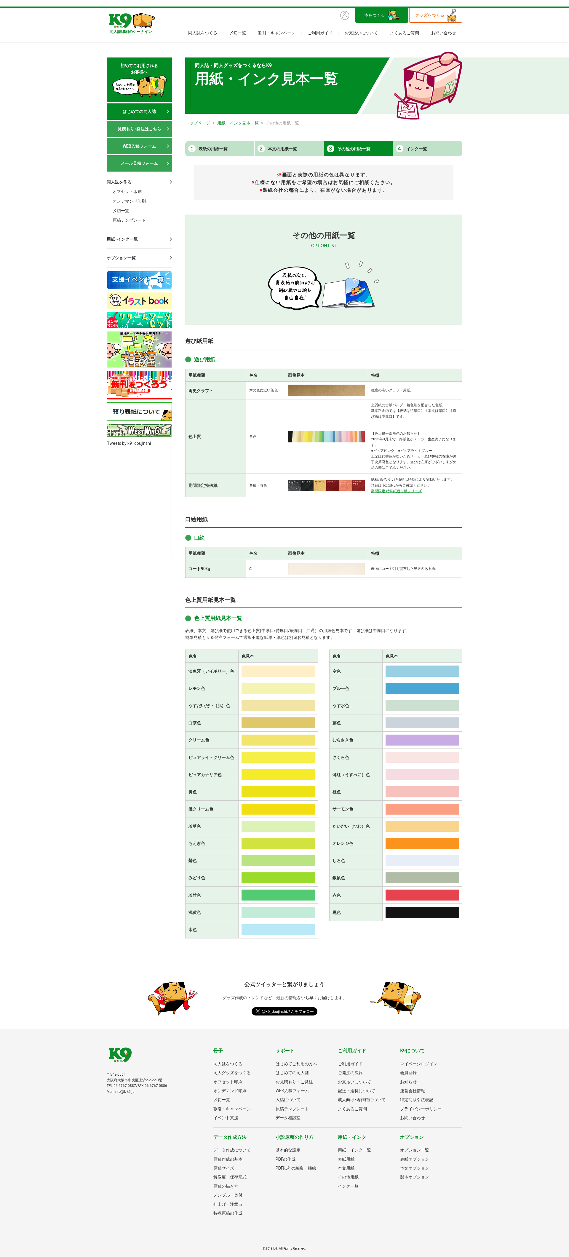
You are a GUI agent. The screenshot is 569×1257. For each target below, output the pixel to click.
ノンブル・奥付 (227, 1195)
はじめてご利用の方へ (296, 1063)
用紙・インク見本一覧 (238, 123)
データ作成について (232, 1150)
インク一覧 (416, 148)
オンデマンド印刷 (129, 201)
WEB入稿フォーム (139, 146)
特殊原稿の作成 (227, 1213)
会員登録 (408, 1072)
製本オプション (414, 1177)
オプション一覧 (121, 257)
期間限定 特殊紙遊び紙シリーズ (396, 491)
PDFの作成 (285, 1159)
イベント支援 (225, 1117)
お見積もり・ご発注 (294, 1082)
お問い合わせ (443, 33)
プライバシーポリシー (421, 1108)
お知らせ (408, 1082)
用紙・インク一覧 (354, 1150)
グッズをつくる (429, 15)
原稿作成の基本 (227, 1159)
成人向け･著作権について (362, 1099)
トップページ (197, 123)
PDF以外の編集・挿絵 (296, 1168)
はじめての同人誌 (139, 111)
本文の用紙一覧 (282, 148)
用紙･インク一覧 (122, 239)
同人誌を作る (119, 182)
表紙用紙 (346, 1159)
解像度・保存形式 (230, 1177)
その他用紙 (348, 1177)
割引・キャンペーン (276, 33)
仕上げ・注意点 (227, 1204)
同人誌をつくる (202, 33)
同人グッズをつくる (232, 1072)
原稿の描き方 (225, 1186)
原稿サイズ (223, 1168)
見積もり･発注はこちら (139, 129)
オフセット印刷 (127, 191)
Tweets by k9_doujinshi (129, 443)
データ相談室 (288, 1117)
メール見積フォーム (139, 163)
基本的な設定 (288, 1150)
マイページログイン (418, 1063)
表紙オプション (414, 1159)
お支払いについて (361, 33)
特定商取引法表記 (416, 1099)
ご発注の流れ (350, 1072)
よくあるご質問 (404, 33)
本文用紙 (346, 1168)
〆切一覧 (237, 33)
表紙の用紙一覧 (213, 148)
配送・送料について (356, 1090)
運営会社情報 (412, 1090)
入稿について (288, 1099)
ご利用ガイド (320, 33)
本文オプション (414, 1168)
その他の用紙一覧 (353, 148)
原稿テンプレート (129, 220)
